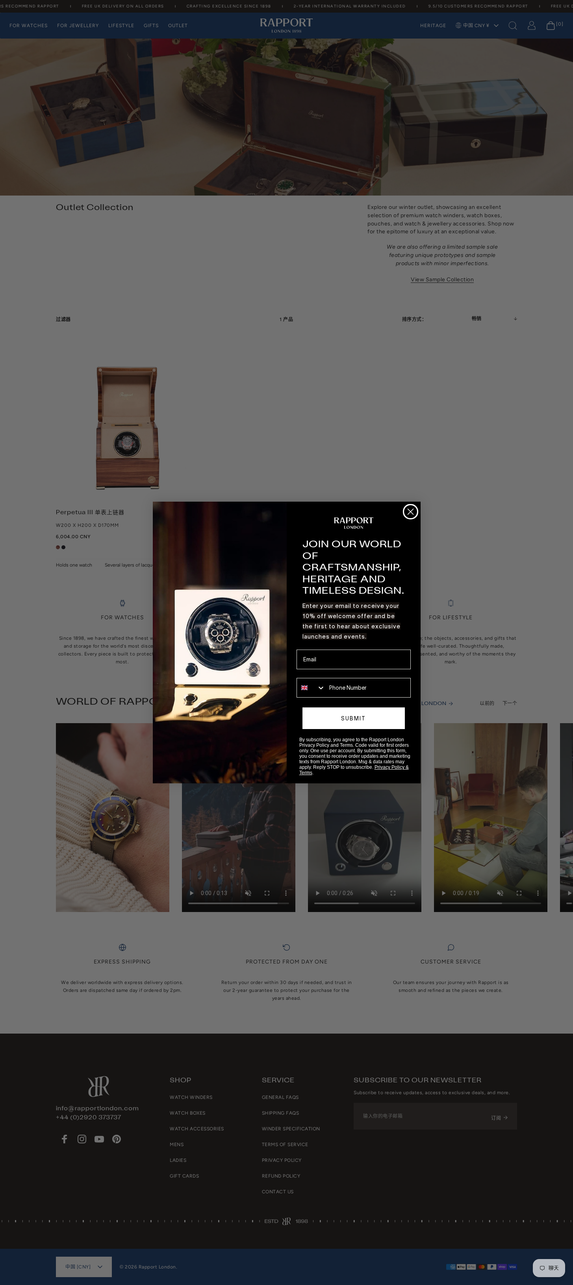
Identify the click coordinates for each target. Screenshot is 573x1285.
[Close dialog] (410, 512)
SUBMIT (353, 718)
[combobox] (311, 687)
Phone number (315, 672)
